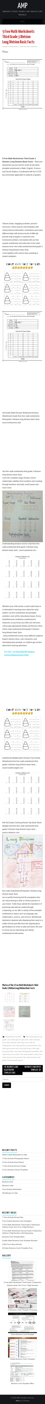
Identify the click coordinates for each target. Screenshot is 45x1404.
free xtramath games (15, 1060)
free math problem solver (29, 1054)
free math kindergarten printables (27, 1051)
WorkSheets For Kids (13, 1037)
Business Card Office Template (33, 1068)
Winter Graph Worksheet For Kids (14, 1155)
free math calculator (33, 1040)
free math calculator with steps (13, 1042)
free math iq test (25, 1048)
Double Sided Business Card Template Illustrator (20, 1240)
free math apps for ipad (16, 1040)
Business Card (7, 1182)
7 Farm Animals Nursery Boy (12, 1217)
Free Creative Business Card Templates (16, 1221)
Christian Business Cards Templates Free (17, 1248)
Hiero (18, 1401)
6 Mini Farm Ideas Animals (12, 1244)
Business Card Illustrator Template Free (11, 1070)
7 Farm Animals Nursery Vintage (14, 1166)
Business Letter (8, 1185)
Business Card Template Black (13, 1237)
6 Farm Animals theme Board (13, 1162)
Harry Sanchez (31, 46)
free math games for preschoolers (24, 1045)
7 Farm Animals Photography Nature (15, 1158)
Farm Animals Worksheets (11, 1189)
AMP (22, 6)
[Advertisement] (22, 135)
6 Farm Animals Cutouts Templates (15, 1170)
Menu (22, 22)
